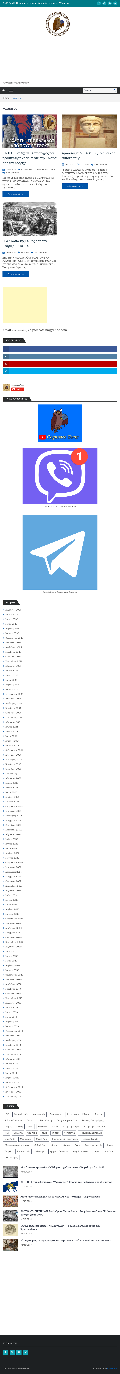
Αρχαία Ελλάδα (21, 1114)
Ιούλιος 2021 (11, 895)
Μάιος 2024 (11, 736)
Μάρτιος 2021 (12, 914)
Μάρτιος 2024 (12, 745)
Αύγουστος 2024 (13, 722)
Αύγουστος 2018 (13, 1059)
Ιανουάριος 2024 (13, 755)
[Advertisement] (58, 59)
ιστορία (96, 1151)
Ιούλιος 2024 (11, 726)
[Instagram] (104, 3)
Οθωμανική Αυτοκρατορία (17, 1145)
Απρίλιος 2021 (12, 909)
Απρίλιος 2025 (12, 684)
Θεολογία (18, 1133)
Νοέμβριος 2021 (13, 876)
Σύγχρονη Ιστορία (93, 1145)
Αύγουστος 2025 (13, 666)
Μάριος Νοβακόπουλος (90, 1133)
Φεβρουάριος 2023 (14, 806)
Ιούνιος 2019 (11, 1012)
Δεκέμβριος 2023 (13, 759)
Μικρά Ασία (41, 1139)
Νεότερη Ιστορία (90, 1139)
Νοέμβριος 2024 (13, 708)
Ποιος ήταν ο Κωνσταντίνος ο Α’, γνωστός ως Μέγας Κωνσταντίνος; (47, 3)
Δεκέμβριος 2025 (13, 647)
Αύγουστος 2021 (13, 890)
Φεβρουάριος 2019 (14, 1031)
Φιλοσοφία (40, 1151)
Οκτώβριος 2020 (13, 937)
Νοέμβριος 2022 (13, 820)
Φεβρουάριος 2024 (14, 750)
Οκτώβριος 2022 (13, 825)
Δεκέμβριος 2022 (13, 815)
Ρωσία (77, 1145)
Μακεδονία (10, 1139)
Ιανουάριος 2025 (13, 698)
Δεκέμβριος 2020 (13, 928)
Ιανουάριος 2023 (13, 811)
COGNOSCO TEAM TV (33, 169)
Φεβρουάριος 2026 (14, 638)
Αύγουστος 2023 (13, 778)
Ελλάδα (55, 1127)
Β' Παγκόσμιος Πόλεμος (78, 1114)
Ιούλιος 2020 (11, 951)
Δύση (30, 1127)
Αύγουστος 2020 (13, 946)
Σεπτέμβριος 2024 (14, 717)
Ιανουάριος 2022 (13, 867)
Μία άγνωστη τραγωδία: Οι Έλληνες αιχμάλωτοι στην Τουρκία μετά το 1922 (62, 1167)
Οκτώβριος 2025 (13, 656)
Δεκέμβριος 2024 (13, 703)
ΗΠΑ (7, 1133)
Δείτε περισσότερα (16, 194)
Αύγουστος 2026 (13, 609)
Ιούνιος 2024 (11, 731)
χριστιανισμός (11, 1158)
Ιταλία (44, 1133)
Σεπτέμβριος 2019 (13, 998)
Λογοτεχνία (69, 1133)
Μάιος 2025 (11, 680)
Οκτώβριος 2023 (13, 769)
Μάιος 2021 (11, 904)
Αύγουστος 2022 (13, 834)
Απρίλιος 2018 (12, 1077)
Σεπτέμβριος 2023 (14, 773)
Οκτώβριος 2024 (13, 712)
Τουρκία (8, 1151)
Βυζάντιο (99, 1114)
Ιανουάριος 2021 (13, 923)
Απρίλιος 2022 (12, 853)
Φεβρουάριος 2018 (14, 1087)
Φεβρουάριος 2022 (14, 862)
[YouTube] (110, 3)
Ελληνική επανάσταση (95, 1127)
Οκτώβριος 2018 (13, 1049)
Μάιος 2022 (11, 848)
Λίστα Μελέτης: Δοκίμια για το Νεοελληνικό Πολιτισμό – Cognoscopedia (60, 1196)
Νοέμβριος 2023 (13, 764)
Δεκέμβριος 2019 (13, 984)
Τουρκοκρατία (23, 1151)
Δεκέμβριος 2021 (13, 872)
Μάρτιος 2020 (12, 970)
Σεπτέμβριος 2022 (14, 829)
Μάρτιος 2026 (12, 633)
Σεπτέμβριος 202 (13, 1096)
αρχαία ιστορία (80, 1151)
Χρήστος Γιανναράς (59, 1151)
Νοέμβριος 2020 (13, 932)
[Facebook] (99, 3)
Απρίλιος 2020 (12, 965)
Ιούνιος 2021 (11, 900)
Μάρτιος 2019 (12, 1026)
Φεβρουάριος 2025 (14, 694)
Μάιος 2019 (11, 1017)
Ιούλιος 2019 (11, 1007)
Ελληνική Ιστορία (71, 1127)
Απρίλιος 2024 (12, 740)
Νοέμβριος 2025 (13, 652)
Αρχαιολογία (39, 1114)
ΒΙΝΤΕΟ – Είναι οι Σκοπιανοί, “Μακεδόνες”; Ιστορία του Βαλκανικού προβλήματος (66, 1182)
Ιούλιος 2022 (11, 839)
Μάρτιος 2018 (12, 1082)
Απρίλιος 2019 (12, 1021)
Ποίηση (53, 1145)
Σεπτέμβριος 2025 (14, 661)
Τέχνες (110, 1145)
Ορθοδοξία (39, 1145)
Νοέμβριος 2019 (13, 989)
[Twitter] (115, 3)
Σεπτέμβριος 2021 (13, 886)
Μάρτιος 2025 (12, 689)
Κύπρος (55, 1133)
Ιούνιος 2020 (11, 956)
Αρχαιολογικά (56, 1114)
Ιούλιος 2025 (11, 670)
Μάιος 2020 (11, 960)
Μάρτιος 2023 (12, 801)
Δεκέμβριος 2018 (13, 1040)
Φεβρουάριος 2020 (14, 974)
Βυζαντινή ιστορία (13, 1120)
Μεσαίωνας (25, 1139)
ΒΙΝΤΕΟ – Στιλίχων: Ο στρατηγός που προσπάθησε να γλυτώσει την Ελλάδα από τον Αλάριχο (29, 158)
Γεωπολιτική (46, 1120)
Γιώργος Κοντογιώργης (93, 1120)
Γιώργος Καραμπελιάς (67, 1120)
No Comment (12, 172)
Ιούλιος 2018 (11, 1063)
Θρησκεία (32, 1133)
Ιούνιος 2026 (11, 619)
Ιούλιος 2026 (11, 614)
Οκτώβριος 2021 (13, 881)
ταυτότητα (109, 1151)
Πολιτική (66, 1145)
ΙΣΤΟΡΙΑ (50, 169)
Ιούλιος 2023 (11, 783)
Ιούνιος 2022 (11, 843)
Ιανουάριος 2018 (13, 1091)
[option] (43, 3)
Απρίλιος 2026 (12, 628)
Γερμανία (31, 1120)
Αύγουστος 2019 (13, 1003)
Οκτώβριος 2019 (13, 993)
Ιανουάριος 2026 (13, 642)
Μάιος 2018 (11, 1073)
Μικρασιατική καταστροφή (65, 1139)
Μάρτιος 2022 (12, 857)
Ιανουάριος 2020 (13, 979)
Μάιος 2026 (11, 624)
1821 (7, 1114)
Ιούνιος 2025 (11, 675)
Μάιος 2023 (11, 792)
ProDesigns (112, 1368)
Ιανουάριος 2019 (13, 1035)
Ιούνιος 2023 (11, 787)
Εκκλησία (42, 1127)
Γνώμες (8, 1127)
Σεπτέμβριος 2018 (13, 1054)
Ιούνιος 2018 (11, 1068)
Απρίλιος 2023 (12, 797)
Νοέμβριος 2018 (13, 1045)
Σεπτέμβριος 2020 (14, 942)
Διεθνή (19, 1127)
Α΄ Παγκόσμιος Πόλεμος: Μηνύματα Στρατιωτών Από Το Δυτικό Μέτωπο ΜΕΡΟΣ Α (65, 1240)
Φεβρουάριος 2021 (14, 918)
